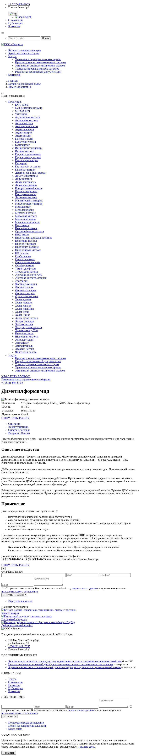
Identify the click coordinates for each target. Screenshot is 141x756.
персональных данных (85, 588)
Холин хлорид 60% (26, 330)
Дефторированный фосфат (30, 172)
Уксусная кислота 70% (28, 274)
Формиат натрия (25, 293)
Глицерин (21, 163)
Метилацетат (22, 206)
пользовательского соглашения (19, 591)
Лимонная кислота (26, 197)
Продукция (14, 101)
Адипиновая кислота (27, 117)
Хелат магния (23, 305)
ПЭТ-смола (22, 253)
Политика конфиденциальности (27, 725)
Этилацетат (22, 342)
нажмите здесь (86, 746)
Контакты (14, 26)
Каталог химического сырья (24, 50)
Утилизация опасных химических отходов (40, 65)
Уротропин (21, 280)
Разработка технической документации (38, 71)
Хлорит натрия (24, 324)
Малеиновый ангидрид (28, 200)
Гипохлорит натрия (26, 160)
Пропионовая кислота (28, 250)
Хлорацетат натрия (26, 318)
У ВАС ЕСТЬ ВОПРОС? (25, 379)
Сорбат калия (23, 256)
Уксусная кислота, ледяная (30, 277)
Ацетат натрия (23, 132)
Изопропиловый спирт (28, 188)
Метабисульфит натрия (28, 203)
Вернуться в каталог (20, 601)
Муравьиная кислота (27, 222)
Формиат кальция (25, 290)
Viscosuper (21, 113)
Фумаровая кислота (26, 296)
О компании (15, 20)
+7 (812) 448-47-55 (19, 4)
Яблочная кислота (25, 352)
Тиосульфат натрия (26, 271)
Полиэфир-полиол (26, 240)
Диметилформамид (26, 175)
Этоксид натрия (24, 348)
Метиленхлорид (24, 209)
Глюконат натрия (25, 169)
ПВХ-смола (22, 234)
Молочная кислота (26, 216)
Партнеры (14, 685)
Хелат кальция (23, 302)
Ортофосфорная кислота (29, 231)
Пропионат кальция (27, 246)
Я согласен (8, 753)
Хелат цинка (22, 314)
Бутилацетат (22, 144)
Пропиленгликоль (25, 243)
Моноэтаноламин (25, 219)
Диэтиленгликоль (25, 181)
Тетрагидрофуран (25, 268)
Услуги (12, 56)
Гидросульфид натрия (28, 157)
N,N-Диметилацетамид (28, 107)
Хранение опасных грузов (23, 53)
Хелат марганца (24, 308)
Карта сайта (15, 728)
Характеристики (18, 426)
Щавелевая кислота (26, 336)
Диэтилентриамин (26, 185)
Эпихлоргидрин (24, 339)
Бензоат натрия (24, 138)
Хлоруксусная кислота (28, 327)
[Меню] (2, 32)
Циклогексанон (24, 333)
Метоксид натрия (25, 212)
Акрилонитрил (24, 123)
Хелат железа (23, 299)
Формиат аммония (26, 284)
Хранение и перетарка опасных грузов (38, 59)
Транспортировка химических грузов (37, 68)
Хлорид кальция (24, 321)
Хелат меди (22, 311)
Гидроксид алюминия (28, 154)
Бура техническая (25, 141)
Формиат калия (24, 287)
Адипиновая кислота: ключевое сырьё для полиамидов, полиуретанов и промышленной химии (64, 667)
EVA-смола (21, 104)
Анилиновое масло (26, 126)
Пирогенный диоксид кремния (33, 237)
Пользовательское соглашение (26, 722)
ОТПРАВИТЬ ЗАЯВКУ (15, 564)
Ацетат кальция (24, 129)
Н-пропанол (22, 225)
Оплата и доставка (19, 429)
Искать (45, 38)
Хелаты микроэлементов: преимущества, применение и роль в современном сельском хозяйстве (65, 661)
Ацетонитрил (23, 135)
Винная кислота (24, 151)
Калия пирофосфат (26, 191)
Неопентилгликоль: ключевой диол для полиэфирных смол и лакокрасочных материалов (60, 664)
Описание (14, 423)
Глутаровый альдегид (27, 166)
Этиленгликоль (24, 345)
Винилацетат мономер (28, 147)
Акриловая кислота (26, 120)
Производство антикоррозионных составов (40, 62)
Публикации (15, 23)
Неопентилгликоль (26, 228)
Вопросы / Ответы (19, 433)
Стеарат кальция (25, 259)
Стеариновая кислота (27, 262)
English (27, 16)
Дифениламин (23, 178)
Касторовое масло (25, 194)
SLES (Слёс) (22, 110)
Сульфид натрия (24, 265)
